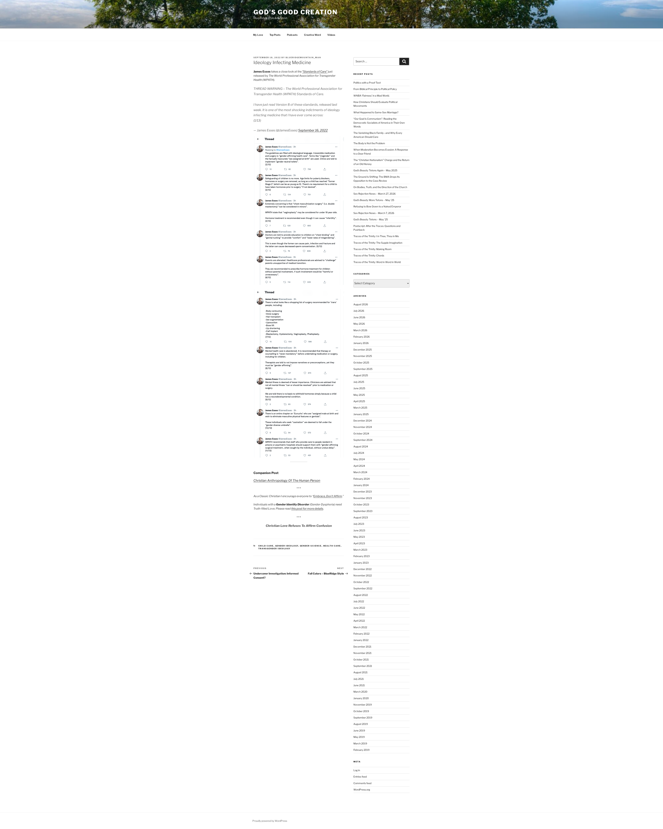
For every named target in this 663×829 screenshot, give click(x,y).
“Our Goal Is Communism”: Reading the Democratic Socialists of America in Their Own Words (379, 122)
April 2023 (359, 543)
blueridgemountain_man (303, 57)
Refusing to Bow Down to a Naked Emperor (377, 206)
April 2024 (359, 465)
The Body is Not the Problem (369, 143)
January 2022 (360, 640)
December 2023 (362, 491)
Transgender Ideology (274, 548)
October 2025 (361, 362)
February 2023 (361, 556)
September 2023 (362, 511)
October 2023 (361, 504)
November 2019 (362, 704)
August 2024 (360, 446)
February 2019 (361, 749)
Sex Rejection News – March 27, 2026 (374, 193)
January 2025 (361, 414)
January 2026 (361, 343)
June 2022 (359, 607)
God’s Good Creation (295, 12)
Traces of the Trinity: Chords (368, 255)
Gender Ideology (286, 546)
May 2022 (359, 614)
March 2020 (360, 691)
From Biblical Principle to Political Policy (375, 89)
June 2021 (359, 685)
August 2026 (360, 304)
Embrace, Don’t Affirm (327, 496)
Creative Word (312, 34)
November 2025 (362, 355)
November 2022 (362, 575)
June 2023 (359, 530)
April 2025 (359, 401)
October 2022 (361, 582)
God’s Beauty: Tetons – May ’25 (370, 219)
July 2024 (358, 452)
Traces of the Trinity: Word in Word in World (377, 262)
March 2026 (360, 330)
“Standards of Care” (314, 71)
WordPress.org (361, 789)
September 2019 (362, 717)
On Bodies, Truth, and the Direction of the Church (380, 187)
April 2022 (359, 620)
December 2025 (362, 349)
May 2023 (359, 536)
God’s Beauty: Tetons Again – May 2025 (375, 170)
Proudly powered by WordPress (269, 820)
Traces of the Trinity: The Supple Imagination (377, 242)
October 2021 (361, 659)
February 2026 (361, 336)
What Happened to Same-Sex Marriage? (375, 112)
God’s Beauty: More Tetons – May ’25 (373, 200)
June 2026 (359, 317)
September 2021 (362, 665)
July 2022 (358, 601)
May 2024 (359, 459)
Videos (331, 34)
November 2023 (362, 498)
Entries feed (360, 776)
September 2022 (362, 588)
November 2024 (362, 426)
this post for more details (307, 508)
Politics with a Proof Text (367, 82)
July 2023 (358, 523)
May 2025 (359, 394)
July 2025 (358, 381)
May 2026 (359, 323)
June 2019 (359, 730)
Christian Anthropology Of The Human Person (286, 480)
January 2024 (361, 485)
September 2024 (362, 439)
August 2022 (360, 594)
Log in (356, 770)
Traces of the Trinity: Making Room (372, 249)
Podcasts (292, 34)
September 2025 (362, 368)
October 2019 (361, 711)
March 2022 (360, 627)
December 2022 (362, 569)
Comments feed (362, 783)
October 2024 (361, 433)
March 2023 (360, 549)
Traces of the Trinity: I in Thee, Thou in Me (376, 236)
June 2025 (359, 388)
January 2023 (361, 562)
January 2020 (361, 698)
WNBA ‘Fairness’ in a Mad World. (371, 95)
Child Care (266, 546)
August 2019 (360, 723)
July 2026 (358, 310)
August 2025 (360, 375)
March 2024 (360, 472)
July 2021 (358, 678)
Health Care (332, 546)
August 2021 (360, 672)
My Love (258, 34)
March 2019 (360, 743)
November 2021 (362, 652)
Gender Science (311, 546)
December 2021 (362, 646)
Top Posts (275, 34)
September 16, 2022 (313, 130)
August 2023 (360, 517)
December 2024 (362, 420)
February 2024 (361, 478)
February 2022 (361, 633)
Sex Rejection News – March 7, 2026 (373, 213)
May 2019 (359, 736)
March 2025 (360, 407)
